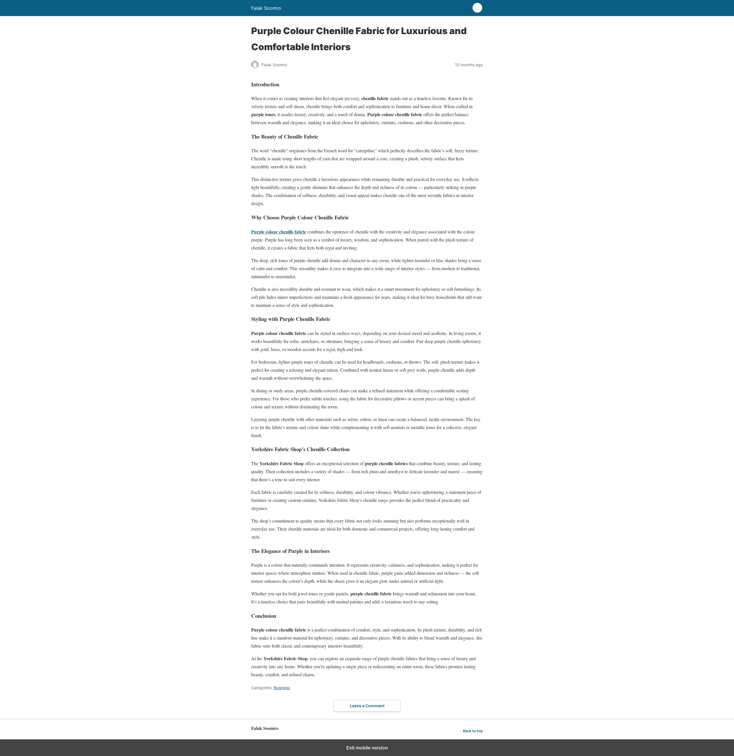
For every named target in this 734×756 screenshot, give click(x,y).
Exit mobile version (367, 748)
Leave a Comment (367, 705)
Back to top (473, 731)
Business (282, 687)
